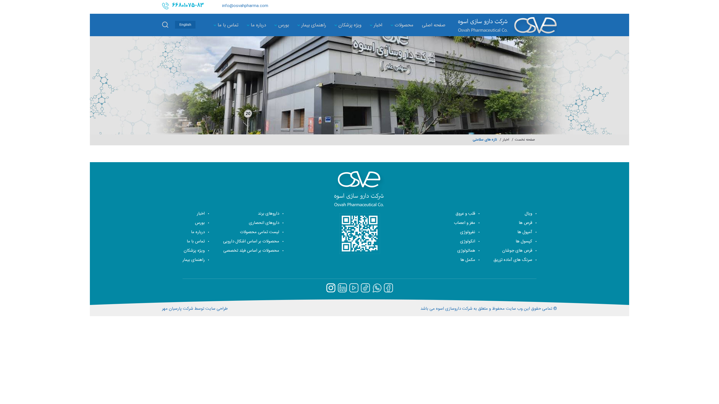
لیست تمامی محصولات (259, 232)
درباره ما (257, 25)
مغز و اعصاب (464, 222)
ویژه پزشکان (349, 25)
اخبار (377, 25)
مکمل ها (467, 259)
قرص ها (525, 222)
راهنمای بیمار (313, 25)
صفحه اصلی (433, 25)
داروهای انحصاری (264, 222)
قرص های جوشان (517, 250)
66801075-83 (188, 5)
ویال (528, 213)
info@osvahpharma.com (245, 6)
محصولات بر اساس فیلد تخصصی (251, 250)
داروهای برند (268, 213)
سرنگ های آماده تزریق (512, 259)
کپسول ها (524, 241)
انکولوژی (467, 241)
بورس (283, 25)
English (185, 24)
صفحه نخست (525, 140)
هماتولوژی (466, 250)
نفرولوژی (467, 232)
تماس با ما (227, 25)
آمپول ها (524, 232)
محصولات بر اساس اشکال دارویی (251, 241)
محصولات (403, 25)
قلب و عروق (465, 213)
